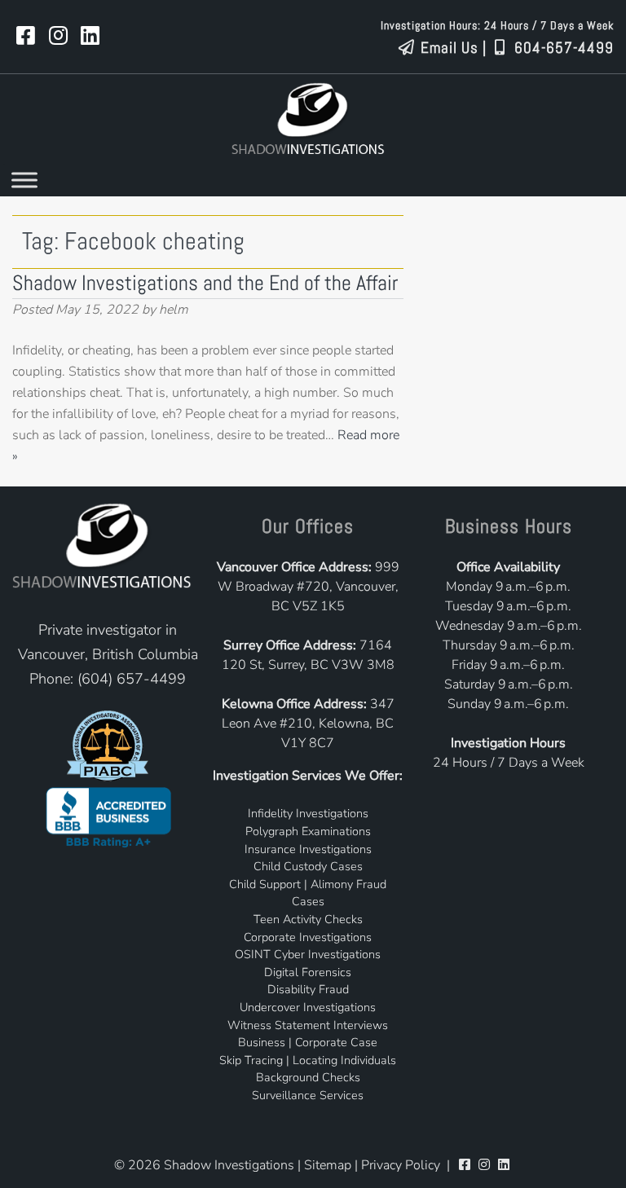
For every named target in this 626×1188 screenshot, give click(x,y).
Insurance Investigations (308, 849)
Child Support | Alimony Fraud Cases (307, 893)
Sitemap (327, 1165)
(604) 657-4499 (131, 679)
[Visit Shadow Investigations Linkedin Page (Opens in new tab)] (90, 36)
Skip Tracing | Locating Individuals (307, 1060)
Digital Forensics (307, 972)
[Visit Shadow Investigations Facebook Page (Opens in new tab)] (25, 36)
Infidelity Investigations (308, 813)
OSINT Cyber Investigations (308, 954)
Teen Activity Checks (308, 919)
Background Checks (308, 1077)
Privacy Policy (400, 1165)
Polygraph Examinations (308, 831)
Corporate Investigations (308, 937)
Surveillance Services (308, 1095)
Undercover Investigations (308, 1007)
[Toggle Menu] (24, 180)
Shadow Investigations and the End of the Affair (205, 283)
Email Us (447, 47)
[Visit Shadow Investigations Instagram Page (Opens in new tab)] (58, 36)
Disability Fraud (308, 989)
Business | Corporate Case (307, 1042)
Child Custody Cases (308, 866)
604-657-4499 (562, 47)
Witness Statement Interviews (307, 1025)
